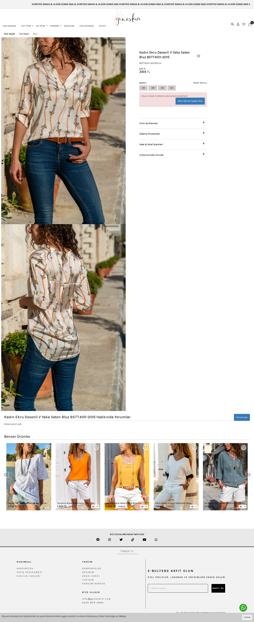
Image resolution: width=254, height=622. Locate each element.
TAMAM (247, 617)
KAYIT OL (218, 588)
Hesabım (88, 572)
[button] (173, 122)
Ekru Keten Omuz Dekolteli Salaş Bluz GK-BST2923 (173, 503)
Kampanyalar (91, 568)
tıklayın (122, 616)
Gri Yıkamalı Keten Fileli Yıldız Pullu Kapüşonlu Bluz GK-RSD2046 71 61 (224, 503)
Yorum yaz (242, 417)
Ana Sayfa (9, 33)
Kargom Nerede (93, 583)
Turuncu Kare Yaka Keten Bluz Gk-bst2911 (76, 503)
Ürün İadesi (91, 576)
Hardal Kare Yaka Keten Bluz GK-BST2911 (124, 503)
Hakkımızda (25, 568)
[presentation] (5, 474)
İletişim (88, 580)
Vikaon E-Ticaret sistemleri (196, 612)
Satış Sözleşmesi (30, 572)
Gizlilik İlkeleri (29, 576)
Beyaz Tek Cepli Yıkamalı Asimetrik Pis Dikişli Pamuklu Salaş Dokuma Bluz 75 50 (27, 503)
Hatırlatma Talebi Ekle (190, 101)
